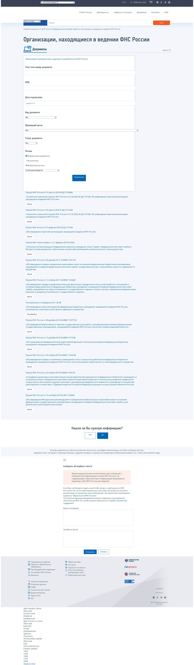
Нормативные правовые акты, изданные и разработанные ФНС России (56, 59)
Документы (142, 12)
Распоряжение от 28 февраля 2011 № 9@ (77, 306)
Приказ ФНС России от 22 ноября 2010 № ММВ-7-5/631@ (81, 378)
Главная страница (30, 29)
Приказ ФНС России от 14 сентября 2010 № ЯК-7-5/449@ (77, 400)
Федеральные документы (38, 156)
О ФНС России (85, 12)
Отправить (90, 552)
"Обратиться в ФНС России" (84, 495)
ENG (166, 12)
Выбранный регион (36, 165)
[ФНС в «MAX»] (169, 2)
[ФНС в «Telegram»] (165, 2)
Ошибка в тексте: (70, 529)
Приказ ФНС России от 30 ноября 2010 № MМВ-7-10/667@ (80, 358)
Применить (79, 177)
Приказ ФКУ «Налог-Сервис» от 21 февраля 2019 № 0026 (79, 246)
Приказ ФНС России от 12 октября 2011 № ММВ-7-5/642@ (81, 286)
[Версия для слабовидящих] (124, 2)
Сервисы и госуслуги (123, 12)
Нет (90, 434)
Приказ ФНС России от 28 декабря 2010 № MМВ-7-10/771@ (79, 323)
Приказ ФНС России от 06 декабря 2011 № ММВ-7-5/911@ (80, 265)
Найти (162, 23)
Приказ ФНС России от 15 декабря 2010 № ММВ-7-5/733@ (77, 341)
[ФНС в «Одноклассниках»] (161, 2)
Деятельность (103, 12)
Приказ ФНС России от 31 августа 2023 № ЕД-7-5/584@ (77, 196)
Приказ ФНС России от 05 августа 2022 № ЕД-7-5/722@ (77, 213)
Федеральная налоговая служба (65, 29)
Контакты (155, 12)
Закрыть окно (29, 664)
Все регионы (33, 160)
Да (103, 434)
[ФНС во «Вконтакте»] (157, 2)
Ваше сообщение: (71, 508)
